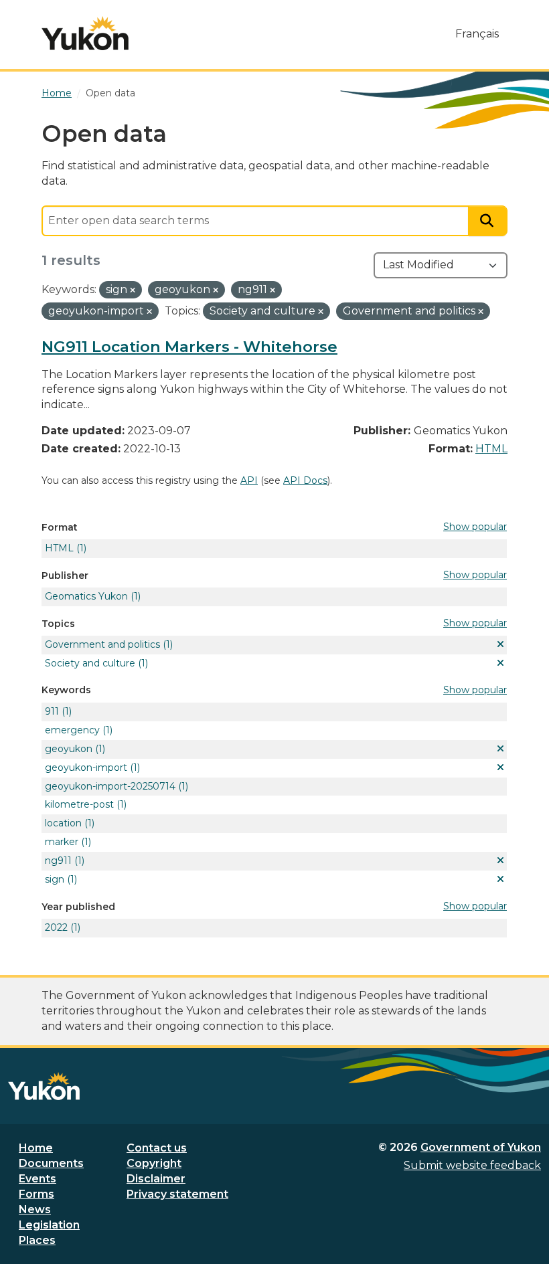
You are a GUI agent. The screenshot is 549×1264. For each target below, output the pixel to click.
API (249, 480)
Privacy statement (177, 1194)
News (35, 1209)
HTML (491, 448)
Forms (36, 1194)
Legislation (49, 1224)
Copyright (154, 1163)
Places (37, 1240)
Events (37, 1178)
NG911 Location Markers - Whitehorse (189, 346)
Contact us (157, 1148)
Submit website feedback (472, 1165)
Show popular (475, 527)
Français (477, 33)
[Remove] (132, 290)
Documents (51, 1163)
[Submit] (488, 221)
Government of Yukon (480, 1147)
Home (36, 1148)
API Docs (305, 480)
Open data (110, 93)
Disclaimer (156, 1178)
